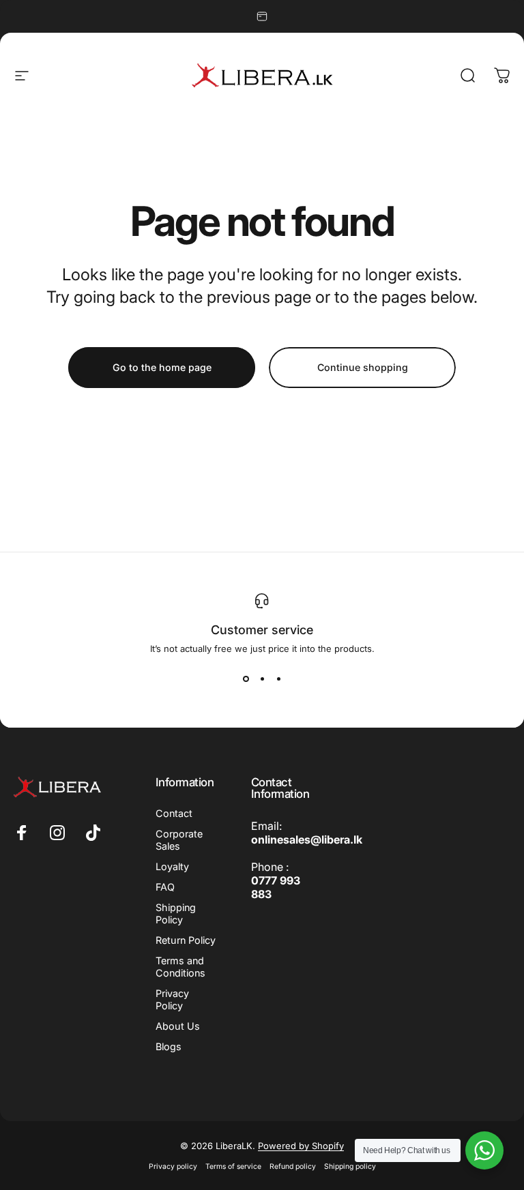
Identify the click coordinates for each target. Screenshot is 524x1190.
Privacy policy (173, 1166)
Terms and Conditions (180, 967)
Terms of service (233, 1166)
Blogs (168, 1046)
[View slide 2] (262, 678)
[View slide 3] (278, 678)
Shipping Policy (176, 913)
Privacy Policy (172, 999)
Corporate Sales (179, 840)
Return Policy (186, 940)
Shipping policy (350, 1166)
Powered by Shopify (301, 1145)
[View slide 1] (245, 678)
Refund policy (293, 1166)
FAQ (165, 887)
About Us (178, 1026)
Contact (174, 813)
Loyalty (172, 866)
